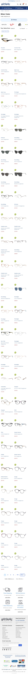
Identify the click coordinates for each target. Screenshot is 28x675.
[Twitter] (4, 649)
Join (20, 645)
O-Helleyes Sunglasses (6, 49)
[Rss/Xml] (10, 649)
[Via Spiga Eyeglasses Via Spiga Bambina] (7, 106)
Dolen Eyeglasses (18, 522)
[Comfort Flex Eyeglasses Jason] (7, 62)
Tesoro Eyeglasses (5, 522)
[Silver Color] (7, 620)
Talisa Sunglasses (5, 161)
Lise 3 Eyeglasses (5, 139)
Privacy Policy (18, 632)
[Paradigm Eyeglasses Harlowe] (20, 356)
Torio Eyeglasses (17, 456)
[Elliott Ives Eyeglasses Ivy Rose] (7, 84)
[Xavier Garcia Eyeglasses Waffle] (20, 424)
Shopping (4, 633)
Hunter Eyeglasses (5, 366)
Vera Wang (16, 137)
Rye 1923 (3, 341)
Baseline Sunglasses (18, 183)
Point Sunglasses (18, 161)
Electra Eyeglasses (18, 411)
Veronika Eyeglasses (5, 298)
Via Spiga (16, 92)
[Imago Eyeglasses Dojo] (7, 535)
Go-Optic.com (7, 669)
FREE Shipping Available (7, 655)
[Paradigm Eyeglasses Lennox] (20, 311)
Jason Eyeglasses (5, 71)
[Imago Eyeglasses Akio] (20, 557)
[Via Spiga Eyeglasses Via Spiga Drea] (20, 84)
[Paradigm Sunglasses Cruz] (20, 289)
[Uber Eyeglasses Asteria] (7, 424)
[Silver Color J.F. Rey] (19, 24)
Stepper (16, 386)
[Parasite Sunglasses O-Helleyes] (7, 40)
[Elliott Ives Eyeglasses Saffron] (20, 62)
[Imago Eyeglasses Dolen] (20, 513)
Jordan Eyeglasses (18, 342)
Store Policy (18, 634)
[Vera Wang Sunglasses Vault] (20, 130)
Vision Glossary (18, 637)
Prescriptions (4, 630)
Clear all (12, 28)
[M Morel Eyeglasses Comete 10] (20, 196)
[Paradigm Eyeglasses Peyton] (7, 311)
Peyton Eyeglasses (5, 320)
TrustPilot (6, 666)
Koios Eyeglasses (5, 456)
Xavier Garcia (17, 432)
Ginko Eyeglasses (18, 478)
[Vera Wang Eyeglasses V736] (20, 242)
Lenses (3, 631)
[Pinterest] (6, 649)
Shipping (4, 627)
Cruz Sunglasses (18, 298)
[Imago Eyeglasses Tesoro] (7, 513)
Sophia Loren (4, 226)
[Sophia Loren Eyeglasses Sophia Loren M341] (20, 218)
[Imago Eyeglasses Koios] (7, 446)
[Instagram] (8, 649)
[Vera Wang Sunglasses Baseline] (20, 174)
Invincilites (3, 386)
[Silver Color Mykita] (4, 24)
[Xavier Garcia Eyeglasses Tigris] (7, 468)
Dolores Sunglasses (5, 183)
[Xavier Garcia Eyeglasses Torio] (20, 446)
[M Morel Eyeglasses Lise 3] (7, 130)
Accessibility (18, 636)
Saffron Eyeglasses (18, 71)
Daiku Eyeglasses (18, 545)
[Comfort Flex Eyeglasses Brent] (20, 40)
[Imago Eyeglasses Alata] (7, 557)
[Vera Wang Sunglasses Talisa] (7, 152)
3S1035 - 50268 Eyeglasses (7, 411)
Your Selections (5, 28)
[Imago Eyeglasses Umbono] (20, 491)
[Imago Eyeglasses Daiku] (20, 535)
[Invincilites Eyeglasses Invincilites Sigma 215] (7, 378)
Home (2, 10)
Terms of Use (18, 633)
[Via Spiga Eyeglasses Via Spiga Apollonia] (20, 106)
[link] (14, 661)
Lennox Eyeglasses (18, 320)
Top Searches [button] (14, 673)
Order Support (5, 636)
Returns (3, 628)
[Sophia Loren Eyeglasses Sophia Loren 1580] (7, 265)
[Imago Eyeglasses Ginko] (20, 469)
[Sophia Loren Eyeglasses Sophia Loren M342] (7, 242)
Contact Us (18, 631)
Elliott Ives (16, 70)
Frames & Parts (5, 632)
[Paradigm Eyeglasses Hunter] (7, 356)
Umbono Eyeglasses (18, 500)
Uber (15, 410)
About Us (17, 630)
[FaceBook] (2, 649)
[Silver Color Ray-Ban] (12, 24)
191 (18, 574)
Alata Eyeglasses (4, 567)
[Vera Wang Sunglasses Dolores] (7, 174)
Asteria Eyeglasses (5, 434)
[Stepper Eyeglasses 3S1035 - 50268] (7, 402)
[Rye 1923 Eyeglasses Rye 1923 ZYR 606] (7, 333)
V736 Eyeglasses (18, 251)
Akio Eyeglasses (17, 567)
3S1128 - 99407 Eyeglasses (20, 388)
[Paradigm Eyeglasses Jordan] (20, 333)
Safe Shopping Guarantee (20, 656)
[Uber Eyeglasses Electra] (20, 402)
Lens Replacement (5, 638)
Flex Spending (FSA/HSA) (20, 627)
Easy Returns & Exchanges (20, 655)
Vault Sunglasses (18, 139)
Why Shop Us (4, 637)
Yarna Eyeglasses (5, 500)
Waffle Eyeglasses (18, 434)
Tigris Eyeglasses (4, 478)
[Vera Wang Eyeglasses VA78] (7, 196)
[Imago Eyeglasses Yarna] (7, 491)
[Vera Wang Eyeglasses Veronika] (7, 289)
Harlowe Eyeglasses (18, 366)
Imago (2, 454)
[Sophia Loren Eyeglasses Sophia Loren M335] (7, 218)
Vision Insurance (19, 628)
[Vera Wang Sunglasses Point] (20, 152)
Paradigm (16, 296)
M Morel (3, 137)
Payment (4, 634)
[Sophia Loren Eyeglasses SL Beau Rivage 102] (20, 265)
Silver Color (7, 10)
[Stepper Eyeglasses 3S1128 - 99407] (20, 378)
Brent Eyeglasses (18, 49)
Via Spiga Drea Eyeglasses (20, 93)
